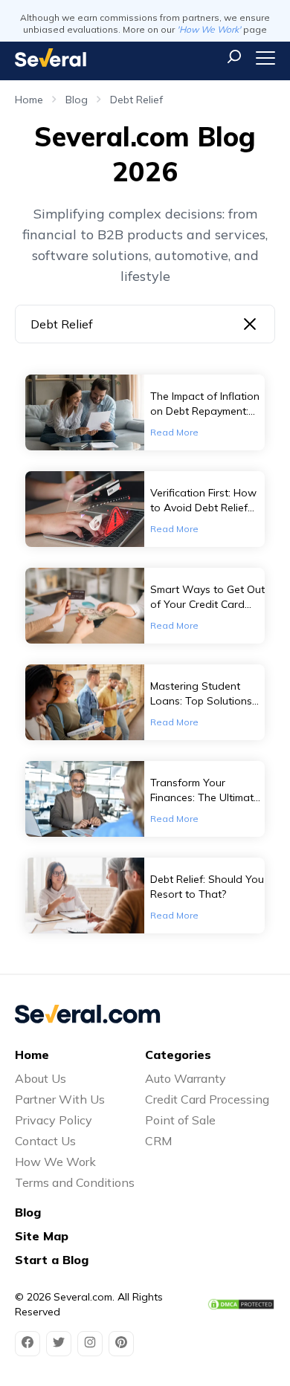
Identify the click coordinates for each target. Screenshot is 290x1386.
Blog (76, 99)
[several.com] (50, 57)
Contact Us (45, 1140)
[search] (234, 56)
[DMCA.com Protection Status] (241, 1304)
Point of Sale (180, 1120)
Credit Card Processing (207, 1099)
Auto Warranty (185, 1078)
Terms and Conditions (75, 1182)
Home (29, 99)
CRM (158, 1140)
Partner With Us (60, 1099)
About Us (40, 1078)
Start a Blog (51, 1259)
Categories (178, 1054)
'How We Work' (209, 29)
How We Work (55, 1161)
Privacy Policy (53, 1120)
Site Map (41, 1235)
